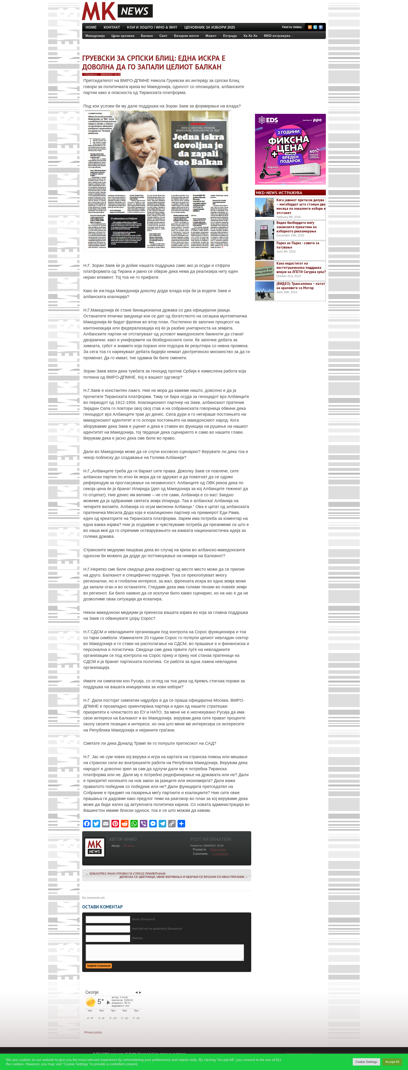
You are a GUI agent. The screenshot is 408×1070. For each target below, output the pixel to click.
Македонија (95, 36)
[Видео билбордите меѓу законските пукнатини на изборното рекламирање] (264, 230)
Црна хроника (122, 36)
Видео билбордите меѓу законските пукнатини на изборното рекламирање (296, 226)
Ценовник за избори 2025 (209, 27)
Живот (211, 36)
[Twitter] (315, 28)
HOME (91, 27)
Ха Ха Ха (250, 36)
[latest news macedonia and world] (117, 20)
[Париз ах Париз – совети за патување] (264, 250)
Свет (163, 36)
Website (137, 938)
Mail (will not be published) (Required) (157, 928)
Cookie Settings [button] (366, 1062)
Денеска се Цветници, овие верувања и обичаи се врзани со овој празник (183, 877)
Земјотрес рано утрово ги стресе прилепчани (126, 873)
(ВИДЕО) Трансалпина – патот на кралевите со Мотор (300, 285)
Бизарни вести (186, 36)
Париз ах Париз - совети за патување (297, 245)
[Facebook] (320, 28)
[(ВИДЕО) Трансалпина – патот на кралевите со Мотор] (264, 291)
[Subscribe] (310, 28)
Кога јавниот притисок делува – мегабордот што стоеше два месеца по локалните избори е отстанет (301, 206)
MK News (128, 845)
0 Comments (220, 854)
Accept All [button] (392, 1062)
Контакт (112, 27)
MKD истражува (275, 36)
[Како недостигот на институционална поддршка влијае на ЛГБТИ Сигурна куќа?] (264, 270)
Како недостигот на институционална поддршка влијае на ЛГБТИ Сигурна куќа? (301, 267)
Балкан (147, 36)
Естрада (230, 36)
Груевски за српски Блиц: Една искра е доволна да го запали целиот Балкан (153, 62)
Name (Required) (143, 919)
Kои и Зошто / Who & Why (152, 27)
